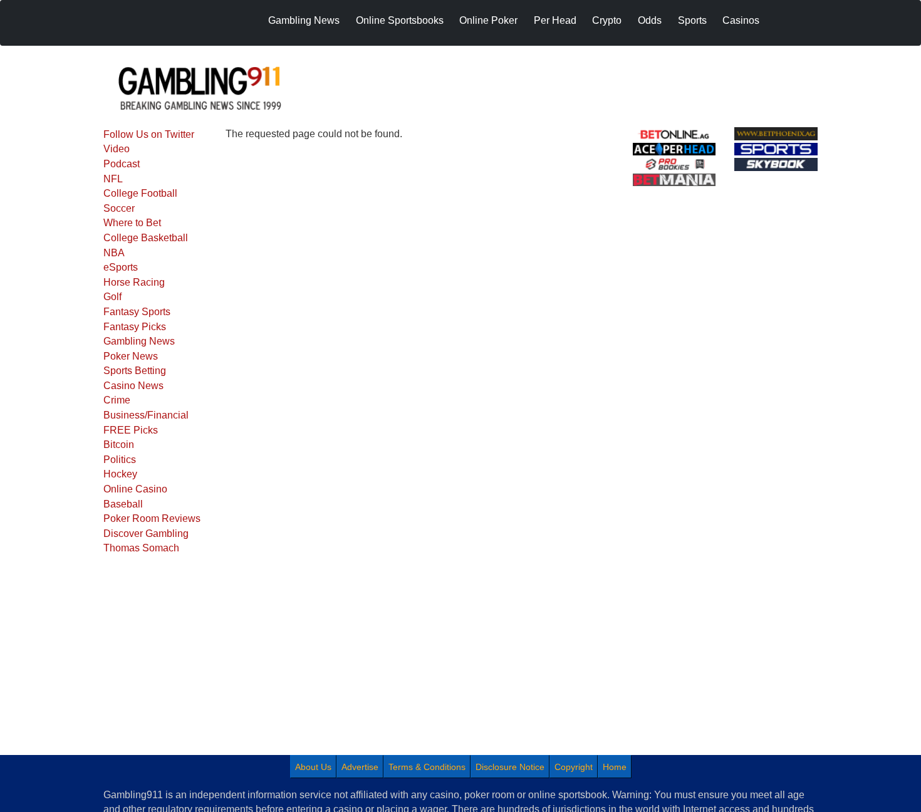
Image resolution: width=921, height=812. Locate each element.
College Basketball (145, 237)
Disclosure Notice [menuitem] (510, 767)
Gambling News (139, 341)
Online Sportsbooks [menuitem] (400, 20)
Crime (116, 400)
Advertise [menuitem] (359, 767)
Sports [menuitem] (692, 20)
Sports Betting (134, 370)
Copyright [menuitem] (573, 767)
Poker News (130, 356)
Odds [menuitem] (650, 20)
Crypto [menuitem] (607, 20)
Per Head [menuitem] (555, 20)
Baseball (123, 504)
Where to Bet (132, 222)
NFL (113, 179)
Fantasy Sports (136, 311)
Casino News (133, 385)
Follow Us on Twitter (148, 134)
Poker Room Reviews (151, 518)
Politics (119, 459)
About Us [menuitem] (313, 767)
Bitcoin (118, 444)
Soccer (119, 208)
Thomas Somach (141, 548)
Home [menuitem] (615, 767)
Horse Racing (134, 282)
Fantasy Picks (134, 326)
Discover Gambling (146, 533)
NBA (114, 252)
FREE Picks (130, 430)
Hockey (120, 474)
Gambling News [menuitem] (304, 20)
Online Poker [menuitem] (488, 20)
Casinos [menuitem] (740, 20)
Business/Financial (146, 415)
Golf (112, 296)
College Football (140, 193)
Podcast (121, 164)
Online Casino (135, 489)
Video (116, 148)
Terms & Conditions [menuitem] (427, 767)
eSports (120, 267)
